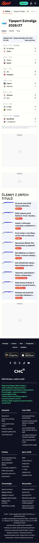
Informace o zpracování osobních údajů (16, 530)
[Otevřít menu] (35, 3)
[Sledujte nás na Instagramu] (15, 363)
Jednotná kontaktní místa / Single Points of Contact (19, 535)
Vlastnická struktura (26, 532)
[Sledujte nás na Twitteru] (19, 363)
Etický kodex (9, 537)
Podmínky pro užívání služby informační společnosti (19, 528)
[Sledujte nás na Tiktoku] (24, 363)
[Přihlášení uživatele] (31, 3)
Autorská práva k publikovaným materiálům (19, 525)
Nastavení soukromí (13, 532)
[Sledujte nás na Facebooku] (10, 363)
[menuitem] (7, 11)
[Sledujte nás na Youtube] (28, 363)
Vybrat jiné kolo (30, 40)
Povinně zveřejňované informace (23, 537)
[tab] (4, 31)
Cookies (31, 530)
